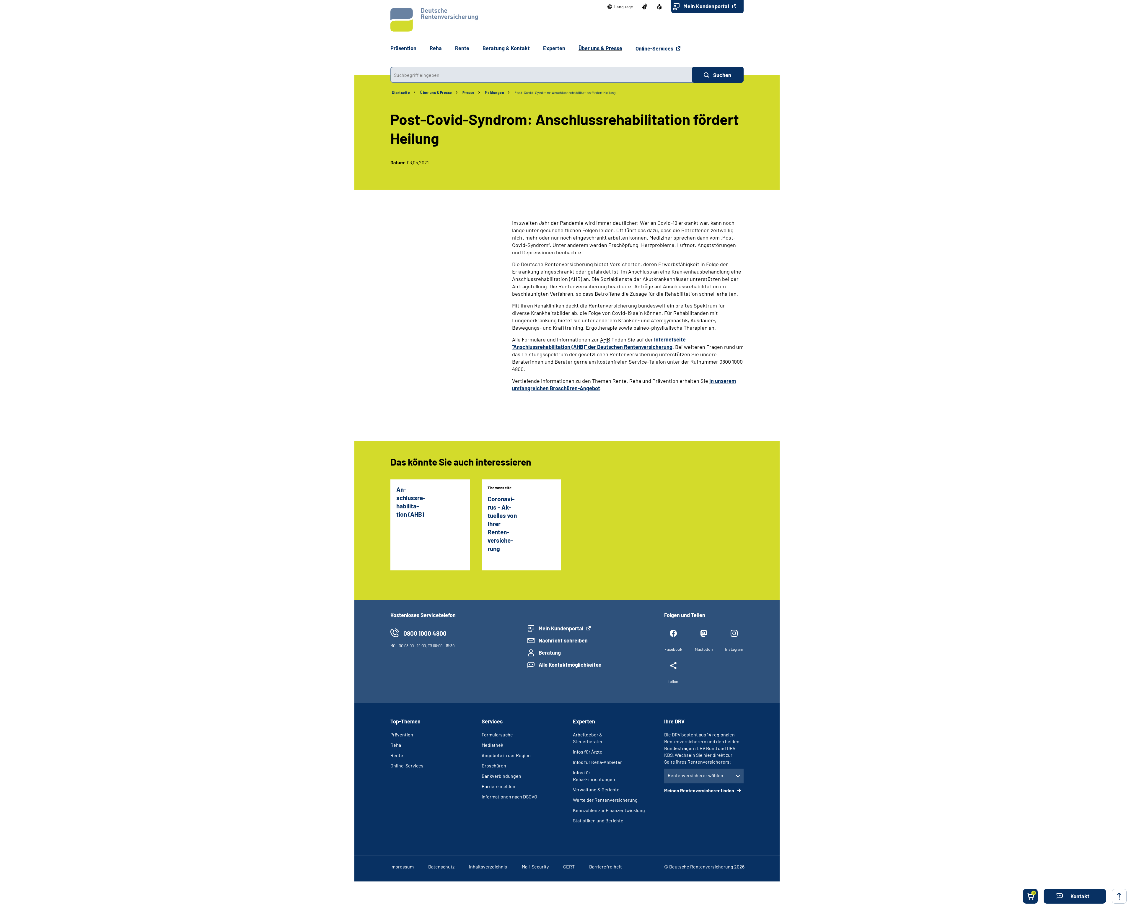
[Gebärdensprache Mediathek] (645, 6)
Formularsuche (497, 734)
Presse (468, 92)
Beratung (550, 652)
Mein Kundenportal (706, 6)
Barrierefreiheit (605, 866)
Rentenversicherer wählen (695, 775)
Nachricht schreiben (563, 640)
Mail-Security (535, 866)
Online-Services (655, 48)
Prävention (403, 48)
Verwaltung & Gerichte (596, 789)
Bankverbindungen (501, 776)
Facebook (673, 649)
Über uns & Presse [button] (600, 48)
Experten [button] (554, 48)
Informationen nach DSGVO (509, 796)
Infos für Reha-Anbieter (597, 762)
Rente (396, 755)
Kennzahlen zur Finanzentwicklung (609, 810)
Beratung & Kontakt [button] (506, 48)
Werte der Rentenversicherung (605, 800)
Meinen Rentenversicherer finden (699, 790)
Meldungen (494, 92)
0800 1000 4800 (425, 633)
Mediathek (492, 745)
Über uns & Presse (436, 92)
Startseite (401, 92)
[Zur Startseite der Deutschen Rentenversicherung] (434, 20)
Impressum (402, 866)
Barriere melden (498, 786)
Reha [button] (436, 48)
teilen (673, 681)
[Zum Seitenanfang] (1119, 896)
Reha (395, 745)
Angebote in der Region (506, 755)
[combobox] (541, 75)
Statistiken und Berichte (598, 820)
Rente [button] (462, 48)
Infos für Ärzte (587, 751)
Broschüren (494, 765)
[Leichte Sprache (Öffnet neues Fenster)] (659, 6)
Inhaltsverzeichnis (488, 866)
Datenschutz (441, 866)
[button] (620, 6)
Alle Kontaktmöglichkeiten (570, 664)
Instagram (734, 649)
